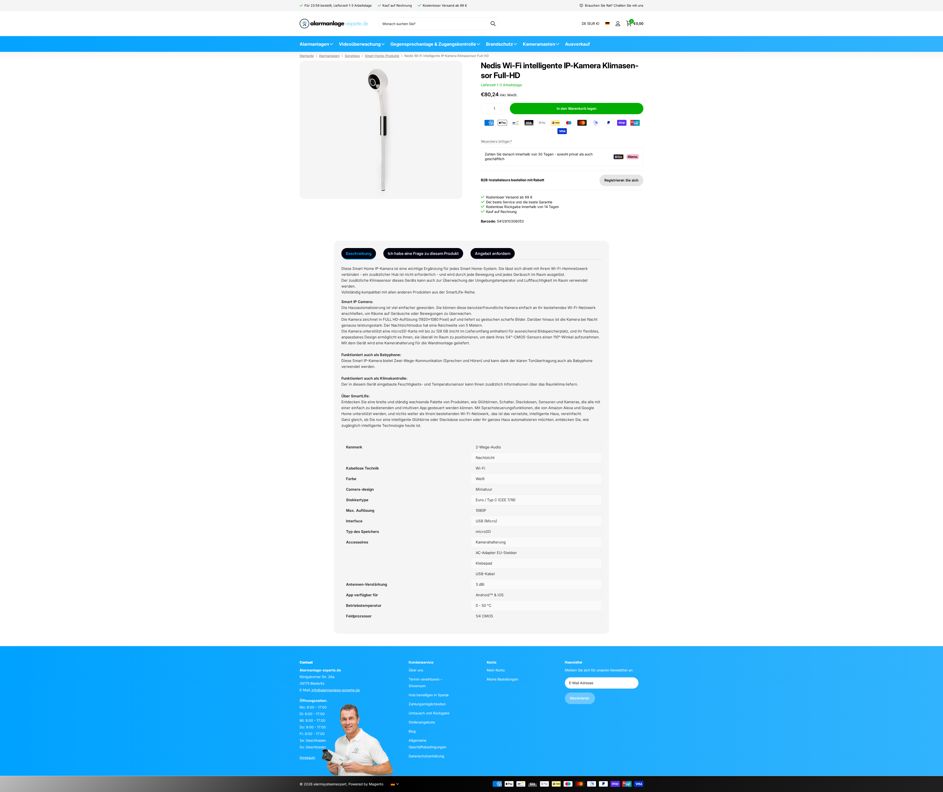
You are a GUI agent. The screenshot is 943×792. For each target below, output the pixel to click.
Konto (492, 662)
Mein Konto (496, 670)
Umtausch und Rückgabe (429, 713)
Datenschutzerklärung (426, 756)
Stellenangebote (422, 722)
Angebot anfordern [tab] (492, 253)
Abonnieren (580, 698)
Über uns (416, 670)
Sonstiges (352, 56)
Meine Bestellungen (502, 679)
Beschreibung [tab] (359, 253)
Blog (412, 731)
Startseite (307, 56)
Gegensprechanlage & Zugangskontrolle (433, 44)
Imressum (307, 757)
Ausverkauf (577, 44)
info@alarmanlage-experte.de (335, 690)
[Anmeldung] (617, 23)
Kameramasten (539, 44)
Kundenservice (421, 662)
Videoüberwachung (360, 44)
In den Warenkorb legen (576, 108)
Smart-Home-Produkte (382, 56)
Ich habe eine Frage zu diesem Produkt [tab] (423, 253)
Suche (493, 23)
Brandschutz (499, 44)
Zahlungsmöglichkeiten (427, 704)
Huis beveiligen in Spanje (429, 695)
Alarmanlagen (314, 44)
